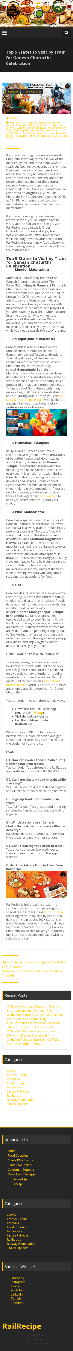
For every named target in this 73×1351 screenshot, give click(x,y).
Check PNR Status (20, 1160)
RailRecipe (14, 1095)
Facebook (17, 1278)
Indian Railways (17, 1091)
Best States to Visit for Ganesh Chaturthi (34, 122)
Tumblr (16, 1298)
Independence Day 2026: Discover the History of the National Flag (35, 1017)
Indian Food (15, 1087)
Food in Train (53, 912)
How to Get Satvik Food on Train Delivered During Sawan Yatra (32, 1033)
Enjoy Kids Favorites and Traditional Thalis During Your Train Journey (34, 1025)
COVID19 (13, 1071)
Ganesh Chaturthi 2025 (20, 125)
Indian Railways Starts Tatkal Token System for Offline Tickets (34, 1041)
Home (12, 1151)
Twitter (16, 1286)
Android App (20, 1179)
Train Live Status (20, 1165)
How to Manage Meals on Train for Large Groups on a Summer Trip (34, 1008)
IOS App (18, 1184)
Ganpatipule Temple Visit (29, 130)
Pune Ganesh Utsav (40, 135)
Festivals (13, 91)
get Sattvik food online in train (34, 398)
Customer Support (21, 1170)
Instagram (18, 1282)
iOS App (37, 713)
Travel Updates (32, 91)
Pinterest (17, 1303)
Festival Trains (17, 1075)
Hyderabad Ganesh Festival (38, 133)
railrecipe (14, 118)
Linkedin (17, 1294)
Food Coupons (18, 1155)
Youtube (17, 1290)
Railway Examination (21, 1100)
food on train (48, 496)
